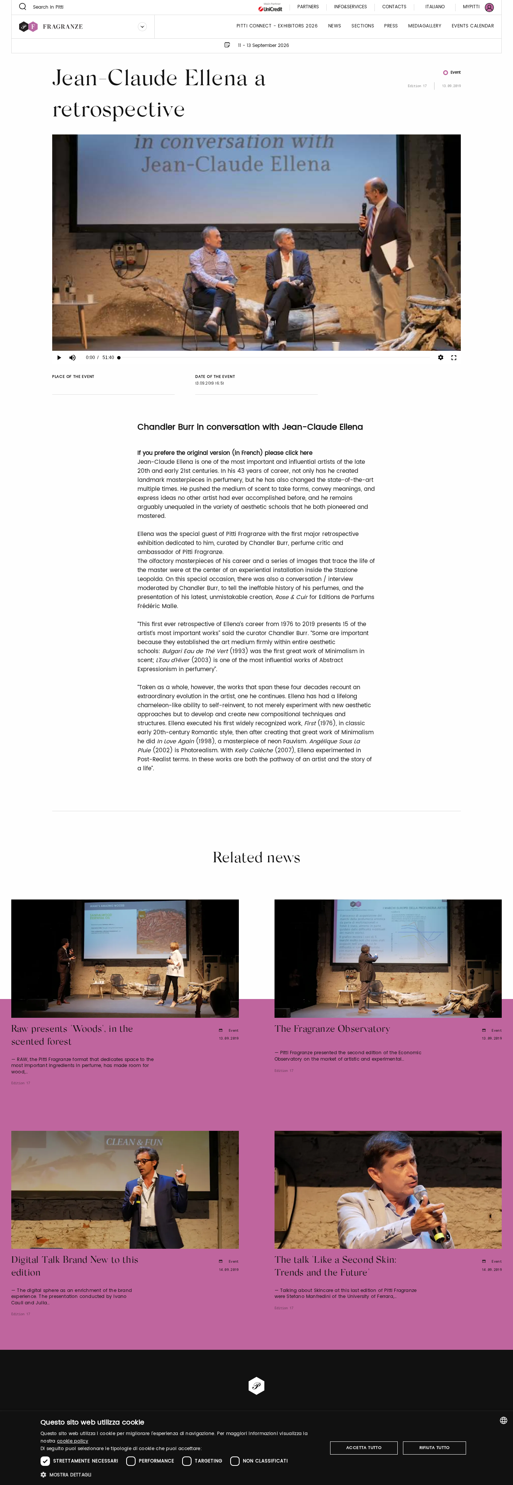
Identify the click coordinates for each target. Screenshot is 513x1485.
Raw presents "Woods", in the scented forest (72, 1036)
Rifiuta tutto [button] (434, 1447)
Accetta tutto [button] (364, 1447)
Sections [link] (363, 26)
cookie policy (72, 1441)
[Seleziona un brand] (142, 26)
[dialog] (256, 1448)
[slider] (274, 357)
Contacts (394, 7)
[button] (180, 1474)
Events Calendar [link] (473, 26)
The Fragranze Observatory (332, 1029)
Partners (308, 7)
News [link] (334, 26)
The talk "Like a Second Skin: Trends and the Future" (336, 1267)
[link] (474, 7)
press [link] (391, 26)
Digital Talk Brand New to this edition (74, 1267)
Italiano (435, 7)
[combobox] (503, 1420)
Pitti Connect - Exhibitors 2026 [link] (277, 26)
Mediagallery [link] (424, 26)
